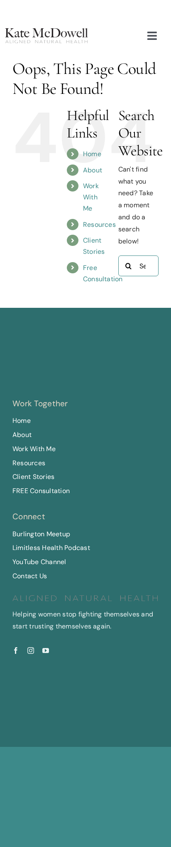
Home (92, 154)
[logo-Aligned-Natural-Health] (46, 31)
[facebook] (15, 650)
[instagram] (30, 650)
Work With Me (91, 197)
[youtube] (45, 650)
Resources (99, 224)
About (92, 170)
